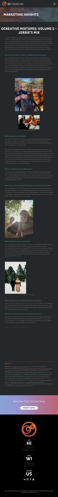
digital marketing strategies (29, 368)
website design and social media (34, 382)
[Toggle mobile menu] (54, 4)
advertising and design (17, 382)
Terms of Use (34, 492)
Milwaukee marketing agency (22, 366)
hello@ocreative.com (29, 450)
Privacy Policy (27, 492)
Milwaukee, (45, 374)
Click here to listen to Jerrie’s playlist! (16, 327)
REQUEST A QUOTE (29, 408)
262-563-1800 (29, 448)
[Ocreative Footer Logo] (29, 422)
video (9, 384)
